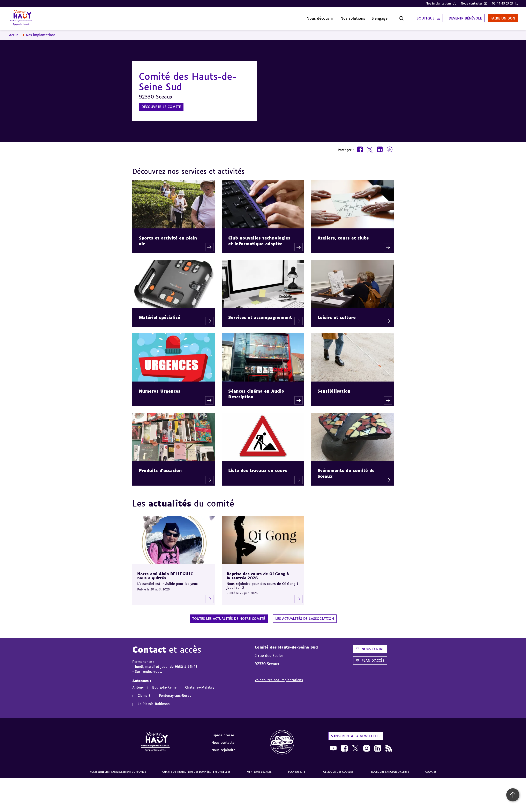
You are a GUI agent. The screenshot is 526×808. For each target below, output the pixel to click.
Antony (138, 687)
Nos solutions (352, 18)
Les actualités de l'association (304, 619)
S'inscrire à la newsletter (356, 736)
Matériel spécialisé (159, 317)
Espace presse (222, 735)
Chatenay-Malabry (199, 687)
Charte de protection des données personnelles (196, 771)
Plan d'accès (373, 660)
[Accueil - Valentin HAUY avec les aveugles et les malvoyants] (155, 742)
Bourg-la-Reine (164, 687)
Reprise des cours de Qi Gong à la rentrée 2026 (258, 576)
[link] (282, 742)
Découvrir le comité (161, 107)
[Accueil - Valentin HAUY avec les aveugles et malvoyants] (21, 18)
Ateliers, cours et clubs (343, 237)
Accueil (15, 35)
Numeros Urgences (159, 391)
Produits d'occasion (160, 470)
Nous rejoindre (223, 750)
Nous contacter (471, 3)
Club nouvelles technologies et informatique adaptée (259, 240)
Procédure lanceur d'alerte (389, 771)
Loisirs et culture (336, 317)
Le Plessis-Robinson (154, 704)
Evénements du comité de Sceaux (346, 473)
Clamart (144, 695)
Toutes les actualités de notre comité (228, 619)
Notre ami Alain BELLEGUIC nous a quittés (165, 576)
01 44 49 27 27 (502, 3)
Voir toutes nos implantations (279, 680)
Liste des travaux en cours (257, 470)
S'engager (380, 18)
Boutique (425, 18)
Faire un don (502, 18)
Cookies (430, 771)
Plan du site (296, 771)
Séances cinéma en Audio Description (256, 394)
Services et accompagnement (260, 317)
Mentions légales (259, 771)
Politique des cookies (337, 771)
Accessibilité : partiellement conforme (118, 771)
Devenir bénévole (465, 18)
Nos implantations (438, 3)
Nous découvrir (320, 18)
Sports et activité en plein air (168, 240)
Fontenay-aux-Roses (175, 695)
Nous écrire (373, 649)
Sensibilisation (334, 391)
